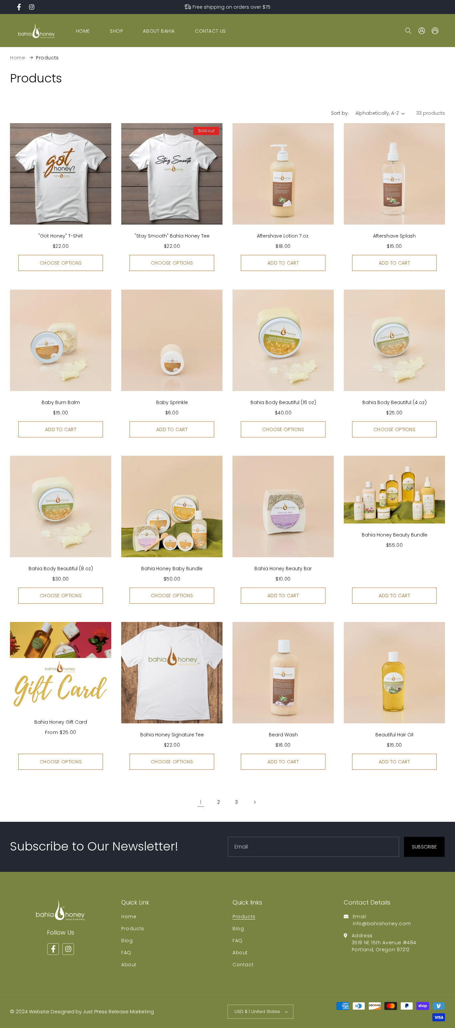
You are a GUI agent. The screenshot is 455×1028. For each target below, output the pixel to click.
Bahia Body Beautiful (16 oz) (283, 402)
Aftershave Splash (394, 236)
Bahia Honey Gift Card (60, 722)
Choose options (61, 263)
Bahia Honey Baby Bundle (172, 569)
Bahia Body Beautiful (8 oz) (61, 569)
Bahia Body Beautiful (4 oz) (394, 402)
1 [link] (201, 802)
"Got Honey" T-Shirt (60, 236)
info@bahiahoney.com (382, 923)
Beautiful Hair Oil (394, 735)
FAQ (126, 952)
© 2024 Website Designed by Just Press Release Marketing (82, 1011)
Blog (127, 940)
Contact (242, 964)
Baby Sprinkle (172, 402)
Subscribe (424, 846)
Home (17, 57)
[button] (408, 30)
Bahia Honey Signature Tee (172, 735)
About (129, 964)
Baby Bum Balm (61, 402)
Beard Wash (283, 735)
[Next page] (254, 802)
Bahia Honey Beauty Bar (283, 569)
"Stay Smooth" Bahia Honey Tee (172, 236)
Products (47, 57)
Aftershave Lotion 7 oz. (283, 236)
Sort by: (340, 113)
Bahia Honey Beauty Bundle (394, 535)
